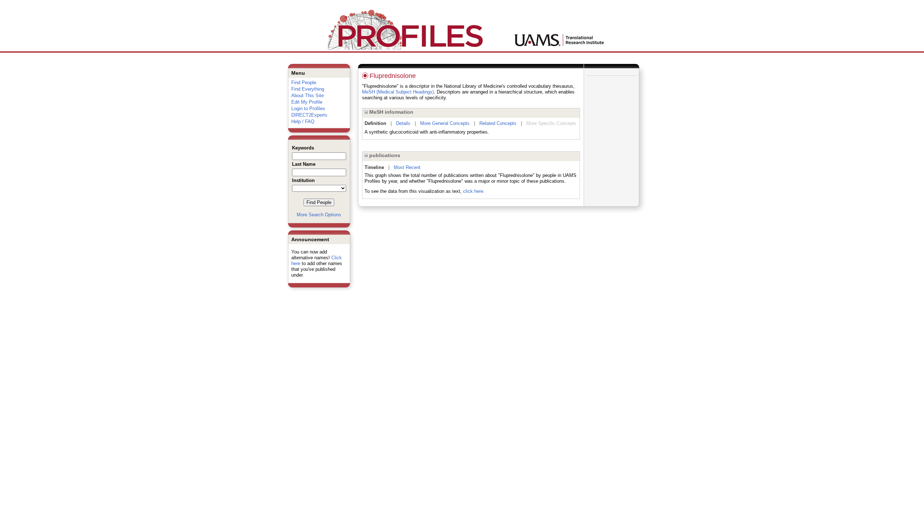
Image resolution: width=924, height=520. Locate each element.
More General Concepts (445, 123)
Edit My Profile (306, 102)
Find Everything (307, 89)
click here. (474, 191)
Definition (375, 123)
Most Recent (407, 167)
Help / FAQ (302, 121)
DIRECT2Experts (309, 115)
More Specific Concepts (551, 123)
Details (403, 123)
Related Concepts (498, 123)
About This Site (307, 95)
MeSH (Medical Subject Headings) (398, 92)
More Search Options (319, 214)
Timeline (374, 167)
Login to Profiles (308, 108)
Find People (303, 82)
